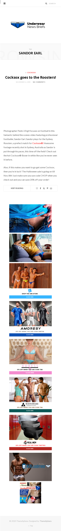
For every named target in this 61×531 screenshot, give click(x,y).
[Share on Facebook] (40, 188)
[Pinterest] (47, 188)
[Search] (46, 3)
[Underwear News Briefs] (30, 25)
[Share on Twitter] (44, 188)
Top (31, 526)
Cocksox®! (38, 143)
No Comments (39, 82)
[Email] (51, 188)
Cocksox (31, 72)
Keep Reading (17, 188)
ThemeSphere (45, 521)
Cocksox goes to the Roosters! (30, 77)
